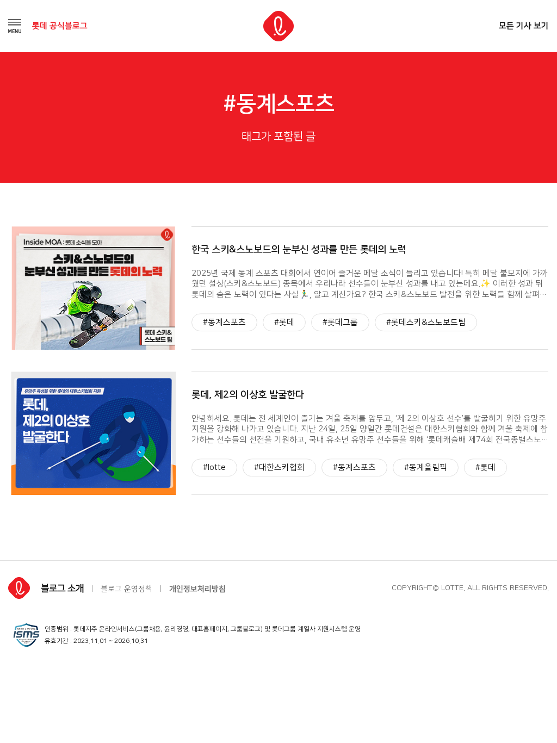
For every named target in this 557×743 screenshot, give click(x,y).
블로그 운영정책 (126, 589)
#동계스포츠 (224, 322)
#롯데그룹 (340, 322)
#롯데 (284, 322)
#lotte (214, 467)
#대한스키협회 (279, 467)
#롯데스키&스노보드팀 (426, 322)
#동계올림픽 (425, 467)
